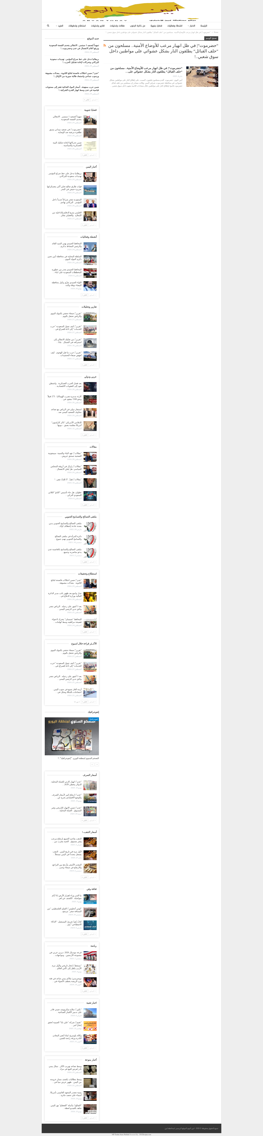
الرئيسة (203, 26)
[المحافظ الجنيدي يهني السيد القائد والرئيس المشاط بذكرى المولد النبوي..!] (90, 247)
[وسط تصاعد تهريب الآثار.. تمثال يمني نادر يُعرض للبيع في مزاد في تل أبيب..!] (90, 1070)
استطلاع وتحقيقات (77, 26)
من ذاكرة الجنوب (137, 26)
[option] (72, 740)
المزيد (60, 26)
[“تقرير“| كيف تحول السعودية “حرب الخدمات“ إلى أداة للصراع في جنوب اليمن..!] (90, 330)
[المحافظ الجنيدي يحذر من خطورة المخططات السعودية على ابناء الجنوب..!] (90, 273)
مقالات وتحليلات (117, 26)
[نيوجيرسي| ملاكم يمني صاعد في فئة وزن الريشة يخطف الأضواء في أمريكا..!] (90, 982)
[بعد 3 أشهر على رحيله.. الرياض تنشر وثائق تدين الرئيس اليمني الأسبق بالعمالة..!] (90, 610)
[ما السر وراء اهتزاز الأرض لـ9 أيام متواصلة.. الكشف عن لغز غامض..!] (90, 899)
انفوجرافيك (93, 719)
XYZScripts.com (145, 1134)
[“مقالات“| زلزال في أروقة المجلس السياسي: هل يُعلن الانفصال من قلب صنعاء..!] (90, 470)
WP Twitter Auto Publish (120, 1134)
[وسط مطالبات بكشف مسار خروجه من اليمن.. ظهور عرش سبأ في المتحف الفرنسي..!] (90, 1083)
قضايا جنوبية (156, 26)
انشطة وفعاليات (174, 26)
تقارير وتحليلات (98, 26)
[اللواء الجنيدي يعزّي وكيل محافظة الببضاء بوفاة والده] (90, 286)
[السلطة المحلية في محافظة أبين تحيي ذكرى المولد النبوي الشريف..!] (90, 260)
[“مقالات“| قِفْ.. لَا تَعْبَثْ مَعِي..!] (90, 483)
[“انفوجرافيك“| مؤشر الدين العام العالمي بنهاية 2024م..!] (72, 736)
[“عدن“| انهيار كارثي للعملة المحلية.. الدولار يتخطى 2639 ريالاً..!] (90, 785)
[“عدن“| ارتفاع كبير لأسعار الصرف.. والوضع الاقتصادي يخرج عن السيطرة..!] (90, 798)
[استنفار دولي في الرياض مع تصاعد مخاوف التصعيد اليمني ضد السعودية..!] (90, 413)
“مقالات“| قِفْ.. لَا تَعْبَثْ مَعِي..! (68, 479)
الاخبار (192, 26)
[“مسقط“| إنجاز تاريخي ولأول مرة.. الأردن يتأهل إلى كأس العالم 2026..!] (90, 969)
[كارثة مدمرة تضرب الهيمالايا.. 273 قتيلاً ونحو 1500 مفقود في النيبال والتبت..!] (90, 400)
